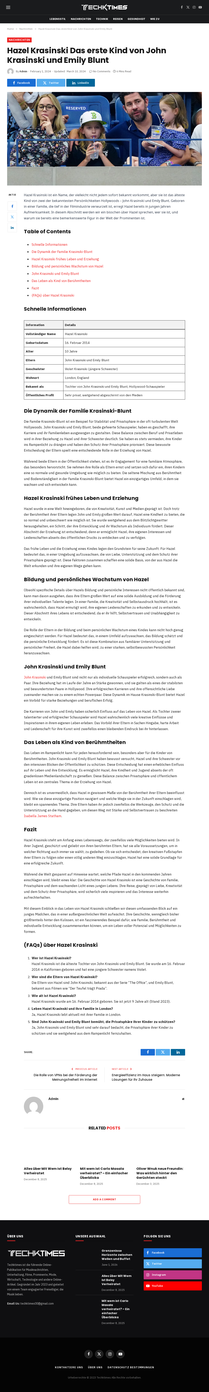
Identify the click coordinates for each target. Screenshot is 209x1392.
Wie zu (154, 19)
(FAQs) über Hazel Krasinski (53, 295)
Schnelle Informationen (49, 244)
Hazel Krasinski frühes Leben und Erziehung (65, 259)
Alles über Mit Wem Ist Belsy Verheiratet (48, 1171)
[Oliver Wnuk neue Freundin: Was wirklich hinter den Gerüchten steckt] (160, 1149)
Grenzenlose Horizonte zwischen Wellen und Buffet (117, 1255)
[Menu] (8, 7)
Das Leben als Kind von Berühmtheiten (61, 281)
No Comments (101, 71)
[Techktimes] (104, 7)
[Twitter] (12, 217)
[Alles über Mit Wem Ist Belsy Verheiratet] (48, 1149)
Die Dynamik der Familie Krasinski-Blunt (62, 251)
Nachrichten (81, 19)
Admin (23, 71)
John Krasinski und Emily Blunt (55, 273)
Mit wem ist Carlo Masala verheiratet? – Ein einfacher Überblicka (104, 1173)
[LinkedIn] (12, 227)
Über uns (95, 1367)
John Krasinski (35, 677)
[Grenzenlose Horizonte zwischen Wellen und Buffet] (87, 1256)
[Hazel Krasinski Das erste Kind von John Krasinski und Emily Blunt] (104, 138)
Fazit (35, 288)
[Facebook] (12, 206)
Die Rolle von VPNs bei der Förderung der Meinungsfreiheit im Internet (65, 1077)
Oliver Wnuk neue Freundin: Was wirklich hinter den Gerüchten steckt (159, 1173)
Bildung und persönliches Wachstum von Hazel (67, 266)
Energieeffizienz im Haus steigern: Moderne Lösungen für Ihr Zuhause (146, 1077)
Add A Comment (104, 1199)
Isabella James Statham (42, 816)
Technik (102, 19)
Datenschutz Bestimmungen (131, 1367)
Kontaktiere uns (69, 1367)
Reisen (118, 19)
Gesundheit (136, 19)
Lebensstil (58, 19)
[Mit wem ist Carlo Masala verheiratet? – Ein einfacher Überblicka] (104, 1149)
